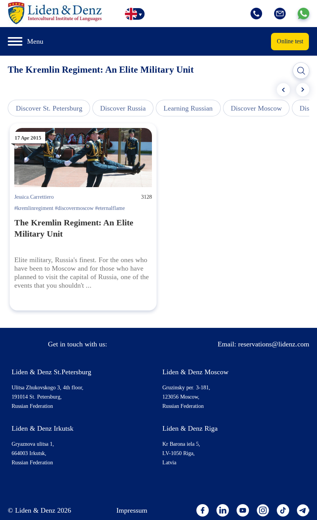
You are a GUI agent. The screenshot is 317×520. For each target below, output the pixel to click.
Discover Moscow (256, 108)
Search (301, 70)
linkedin (222, 510)
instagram (263, 510)
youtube (243, 510)
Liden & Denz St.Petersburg (51, 372)
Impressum (131, 510)
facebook (202, 510)
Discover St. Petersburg (49, 108)
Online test (290, 41)
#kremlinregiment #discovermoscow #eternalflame (69, 208)
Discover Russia (123, 108)
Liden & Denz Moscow (195, 372)
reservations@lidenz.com (273, 344)
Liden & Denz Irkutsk (42, 428)
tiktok (283, 510)
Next (302, 89)
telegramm (303, 510)
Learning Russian (188, 108)
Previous (283, 89)
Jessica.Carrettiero (34, 197)
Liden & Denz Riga (190, 428)
